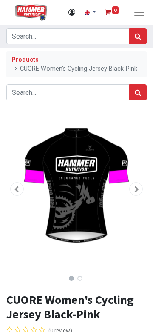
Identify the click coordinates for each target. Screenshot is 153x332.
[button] (17, 189)
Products (25, 59)
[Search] (138, 36)
